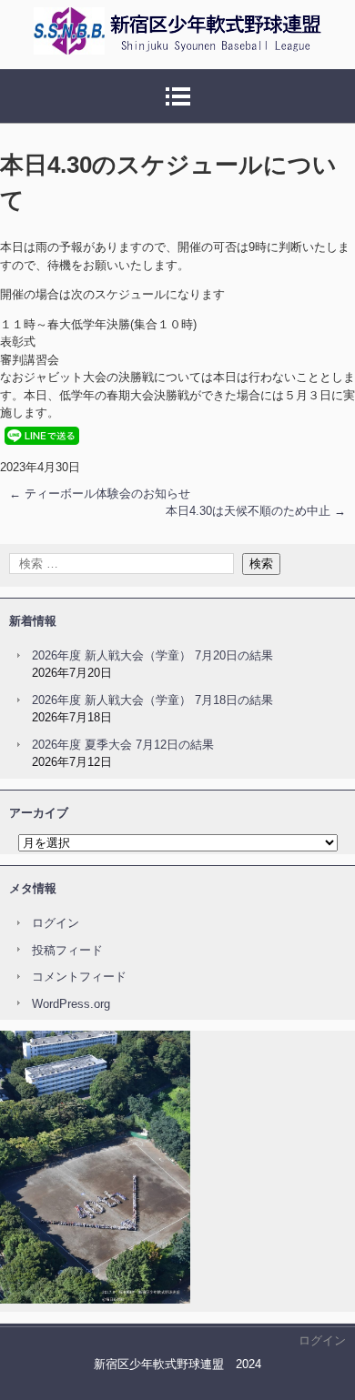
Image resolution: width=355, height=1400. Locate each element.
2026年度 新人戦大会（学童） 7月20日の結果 (152, 655)
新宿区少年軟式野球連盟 (162, 77)
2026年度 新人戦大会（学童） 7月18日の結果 (152, 700)
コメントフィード (79, 976)
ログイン (55, 923)
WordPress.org (71, 1004)
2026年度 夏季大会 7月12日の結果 (123, 744)
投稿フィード (67, 950)
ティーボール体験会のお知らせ (99, 493)
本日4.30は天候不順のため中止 (256, 511)
